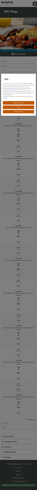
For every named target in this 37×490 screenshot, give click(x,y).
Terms (5, 98)
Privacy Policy (13, 90)
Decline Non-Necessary (18, 103)
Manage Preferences (18, 111)
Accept (18, 107)
